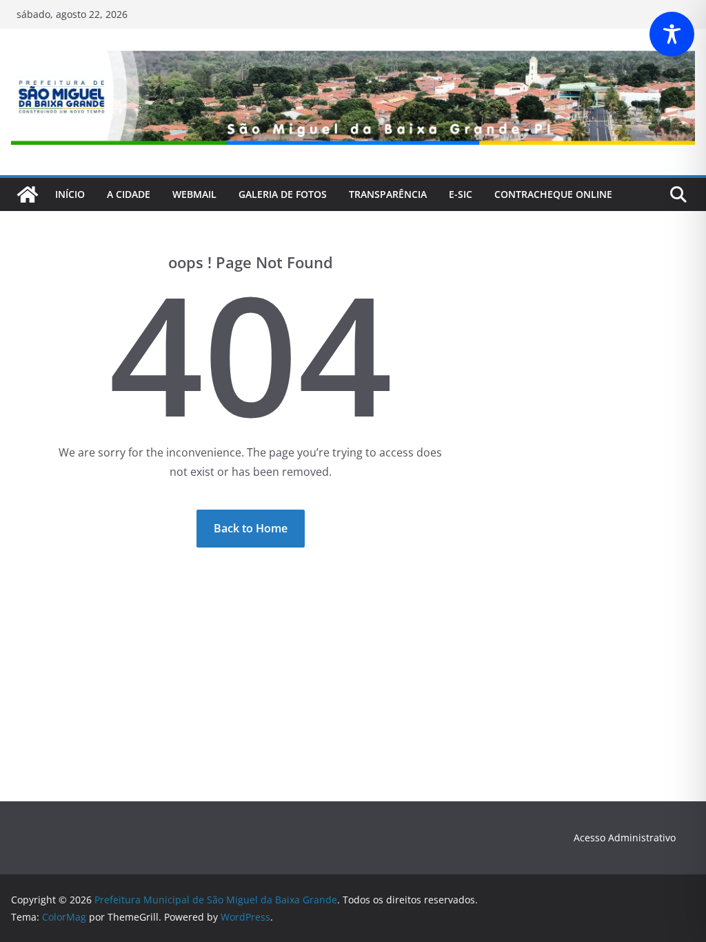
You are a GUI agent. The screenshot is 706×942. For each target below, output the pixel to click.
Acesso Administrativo (625, 837)
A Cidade (128, 194)
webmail (194, 194)
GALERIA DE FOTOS (283, 194)
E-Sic (460, 194)
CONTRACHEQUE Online (553, 194)
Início (70, 194)
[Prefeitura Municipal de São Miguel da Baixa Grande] (27, 194)
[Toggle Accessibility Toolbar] (672, 34)
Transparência (388, 194)
